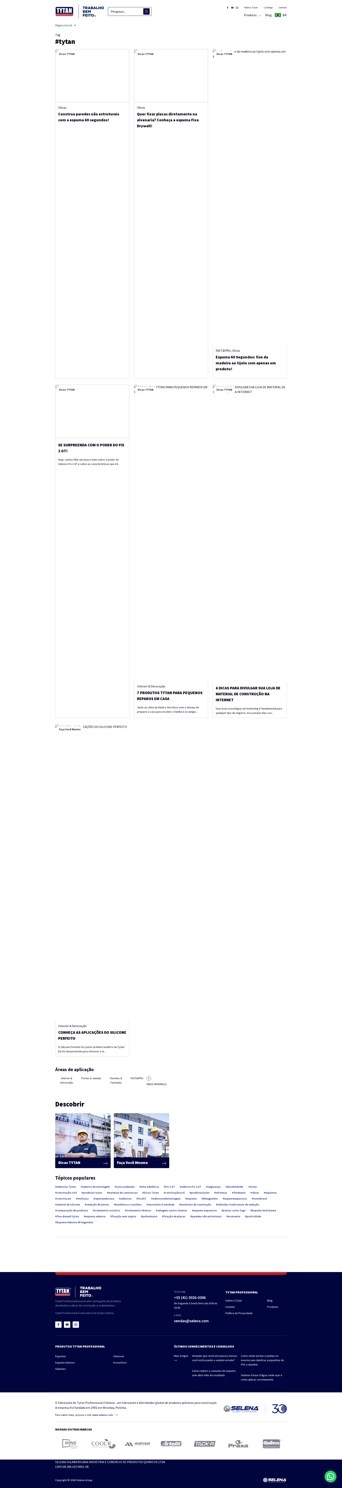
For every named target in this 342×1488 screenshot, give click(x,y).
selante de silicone (68, 1204)
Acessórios (120, 1362)
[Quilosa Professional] (272, 1443)
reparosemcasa (104, 1198)
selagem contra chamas (172, 1210)
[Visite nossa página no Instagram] (237, 7)
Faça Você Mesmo (70, 729)
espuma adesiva (95, 1216)
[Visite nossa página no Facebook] (227, 7)
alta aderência (150, 1186)
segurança (214, 1186)
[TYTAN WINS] (70, 1443)
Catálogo (268, 7)
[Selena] (275, 1480)
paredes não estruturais (207, 1216)
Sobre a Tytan (251, 7)
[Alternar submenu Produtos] (259, 15)
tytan (253, 1186)
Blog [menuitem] (268, 15)
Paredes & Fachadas (116, 1080)
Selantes (60, 1369)
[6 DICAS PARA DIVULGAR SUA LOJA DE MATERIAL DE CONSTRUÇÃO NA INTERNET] (250, 533)
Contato (282, 7)
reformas (221, 1192)
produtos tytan (92, 1192)
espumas (271, 1192)
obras (255, 1192)
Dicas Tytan (151, 1192)
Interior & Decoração (151, 686)
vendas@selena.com (191, 1320)
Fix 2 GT (170, 1186)
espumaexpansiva (235, 1198)
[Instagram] (76, 1324)
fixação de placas (174, 1216)
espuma (192, 1198)
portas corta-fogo (234, 1210)
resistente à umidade (161, 1204)
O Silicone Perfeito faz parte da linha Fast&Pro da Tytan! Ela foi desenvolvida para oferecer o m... (91, 1049)
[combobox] (129, 11)
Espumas (60, 1356)
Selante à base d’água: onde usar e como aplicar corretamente (261, 1377)
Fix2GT (142, 1198)
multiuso (83, 1198)
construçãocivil (175, 1192)
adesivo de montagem (96, 1186)
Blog (270, 1300)
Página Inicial (63, 25)
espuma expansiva (205, 1210)
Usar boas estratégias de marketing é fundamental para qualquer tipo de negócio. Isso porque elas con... (249, 711)
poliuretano (149, 1216)
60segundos (210, 1198)
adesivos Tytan (66, 1186)
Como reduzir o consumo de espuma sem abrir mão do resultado (214, 1373)
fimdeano (240, 1192)
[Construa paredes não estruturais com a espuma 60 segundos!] (92, 75)
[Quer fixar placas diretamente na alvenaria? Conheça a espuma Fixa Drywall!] (171, 75)
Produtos (272, 1307)
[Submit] (146, 11)
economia (234, 1216)
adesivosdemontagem (166, 1198)
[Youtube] (67, 1324)
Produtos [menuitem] (250, 15)
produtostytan (200, 1192)
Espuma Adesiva (65, 1362)
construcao (64, 1198)
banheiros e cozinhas (128, 1204)
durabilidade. (235, 1186)
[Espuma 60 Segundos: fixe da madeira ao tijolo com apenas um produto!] (250, 197)
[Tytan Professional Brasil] (79, 11)
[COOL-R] (103, 1443)
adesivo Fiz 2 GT (191, 1186)
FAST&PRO (223, 350)
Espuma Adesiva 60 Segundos (75, 1222)
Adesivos (118, 1356)
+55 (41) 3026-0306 (190, 1297)
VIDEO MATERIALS (156, 1084)
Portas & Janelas (91, 1078)
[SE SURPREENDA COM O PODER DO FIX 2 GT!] (92, 411)
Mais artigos (181, 1356)
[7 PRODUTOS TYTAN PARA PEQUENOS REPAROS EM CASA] (171, 533)
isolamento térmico (138, 1210)
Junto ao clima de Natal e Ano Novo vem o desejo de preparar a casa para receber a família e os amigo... (168, 709)
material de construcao (123, 1192)
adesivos (126, 1198)
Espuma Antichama (264, 1210)
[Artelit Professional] (171, 1444)
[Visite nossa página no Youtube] (232, 7)
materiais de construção (196, 1204)
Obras (62, 107)
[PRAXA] (238, 1443)
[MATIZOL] (137, 1443)
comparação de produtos (72, 1210)
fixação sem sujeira (124, 1216)
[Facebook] (58, 1324)
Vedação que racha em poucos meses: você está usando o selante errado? (215, 1358)
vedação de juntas (97, 1204)
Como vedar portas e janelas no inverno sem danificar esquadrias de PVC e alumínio (262, 1360)
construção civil (67, 1192)
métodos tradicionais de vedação (238, 1204)
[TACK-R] (205, 1444)
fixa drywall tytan (68, 1216)
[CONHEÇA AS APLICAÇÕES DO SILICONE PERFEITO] (92, 872)
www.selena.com (102, 1415)
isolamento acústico (107, 1210)
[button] (330, 1476)
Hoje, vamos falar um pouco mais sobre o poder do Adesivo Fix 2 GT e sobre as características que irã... (89, 462)
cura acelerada (125, 1186)
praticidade (254, 1216)
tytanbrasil (260, 1198)
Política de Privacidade (239, 1313)
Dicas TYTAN (67, 54)
